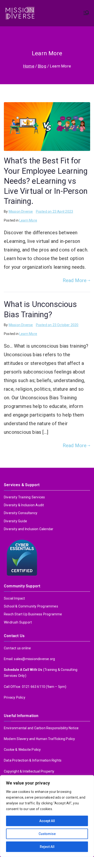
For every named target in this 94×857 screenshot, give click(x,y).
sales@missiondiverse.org (34, 659)
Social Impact (14, 598)
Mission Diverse (21, 211)
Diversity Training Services (24, 497)
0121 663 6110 (33, 687)
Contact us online (17, 648)
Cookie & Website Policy (22, 749)
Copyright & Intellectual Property (29, 771)
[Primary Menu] (86, 13)
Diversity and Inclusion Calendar (28, 529)
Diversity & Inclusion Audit (24, 505)
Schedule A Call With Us (23, 670)
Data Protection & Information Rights (32, 760)
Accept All (47, 821)
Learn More (28, 220)
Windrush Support (18, 622)
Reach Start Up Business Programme (33, 614)
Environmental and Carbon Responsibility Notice (41, 728)
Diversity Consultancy (20, 513)
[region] (47, 816)
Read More (75, 280)
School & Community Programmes (31, 606)
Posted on (54, 211)
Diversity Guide (15, 521)
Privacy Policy (14, 697)
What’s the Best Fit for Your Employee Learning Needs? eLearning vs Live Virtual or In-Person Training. (45, 181)
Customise (47, 834)
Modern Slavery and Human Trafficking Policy (39, 739)
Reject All (47, 847)
